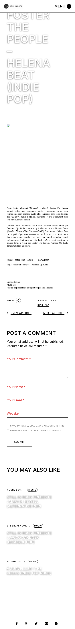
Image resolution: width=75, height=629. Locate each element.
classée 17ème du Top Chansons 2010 (25, 231)
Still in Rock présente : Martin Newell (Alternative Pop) (29, 501)
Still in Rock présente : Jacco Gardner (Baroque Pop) (29, 537)
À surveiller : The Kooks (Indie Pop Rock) (29, 571)
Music (32, 490)
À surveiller (46, 300)
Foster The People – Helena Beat (31, 259)
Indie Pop (43, 305)
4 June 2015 (14, 490)
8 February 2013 (17, 526)
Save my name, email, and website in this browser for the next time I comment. (37, 428)
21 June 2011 (14, 562)
